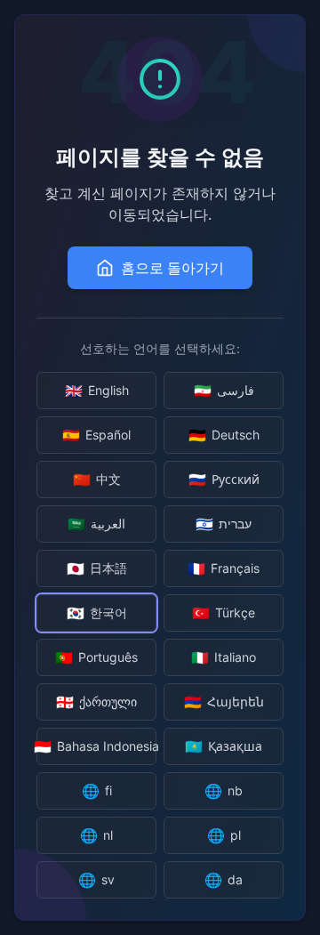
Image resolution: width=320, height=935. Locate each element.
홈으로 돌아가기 (172, 268)
